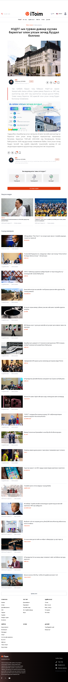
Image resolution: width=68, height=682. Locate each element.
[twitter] (51, 82)
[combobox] (12, 13)
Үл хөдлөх (47, 610)
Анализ (3, 602)
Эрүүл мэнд (4, 647)
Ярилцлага (26, 240)
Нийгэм (38, 19)
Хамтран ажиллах (62, 668)
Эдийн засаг (31, 19)
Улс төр (25, 19)
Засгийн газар (27, 418)
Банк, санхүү (48, 607)
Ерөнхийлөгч (27, 294)
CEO (2, 610)
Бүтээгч (3, 640)
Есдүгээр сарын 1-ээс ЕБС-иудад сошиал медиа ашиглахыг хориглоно (44, 468)
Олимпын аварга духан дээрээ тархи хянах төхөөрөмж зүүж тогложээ (44, 450)
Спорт (25, 452)
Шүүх (24, 612)
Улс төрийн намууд (28, 610)
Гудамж (3, 615)
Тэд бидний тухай (49, 627)
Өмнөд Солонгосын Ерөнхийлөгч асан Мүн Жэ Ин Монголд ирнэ (42, 432)
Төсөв (46, 602)
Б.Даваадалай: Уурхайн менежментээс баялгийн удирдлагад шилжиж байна (15, 220)
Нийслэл (26, 258)
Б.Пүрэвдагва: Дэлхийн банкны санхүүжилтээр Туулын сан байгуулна (44, 379)
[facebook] (47, 82)
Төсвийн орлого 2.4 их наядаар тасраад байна (37, 486)
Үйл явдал (3, 632)
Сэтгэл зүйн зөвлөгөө (7, 637)
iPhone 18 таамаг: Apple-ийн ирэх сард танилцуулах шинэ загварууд (44, 397)
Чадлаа (3, 612)
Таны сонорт (27, 541)
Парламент (26, 605)
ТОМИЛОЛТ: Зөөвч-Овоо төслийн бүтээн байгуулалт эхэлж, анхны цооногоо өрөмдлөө (50, 220)
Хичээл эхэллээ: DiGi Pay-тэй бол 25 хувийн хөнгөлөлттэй (41, 575)
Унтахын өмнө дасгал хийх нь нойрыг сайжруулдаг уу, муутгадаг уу (43, 539)
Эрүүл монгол (4, 627)
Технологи (27, 399)
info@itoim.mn (61, 665)
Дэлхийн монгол (5, 607)
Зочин (43, 19)
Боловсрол (27, 470)
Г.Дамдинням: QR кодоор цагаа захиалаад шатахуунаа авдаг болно (43, 361)
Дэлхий (48, 19)
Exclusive (3, 620)
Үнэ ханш (47, 612)
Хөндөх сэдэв (4, 617)
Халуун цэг (47, 630)
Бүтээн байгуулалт (39, 218)
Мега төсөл (48, 605)
